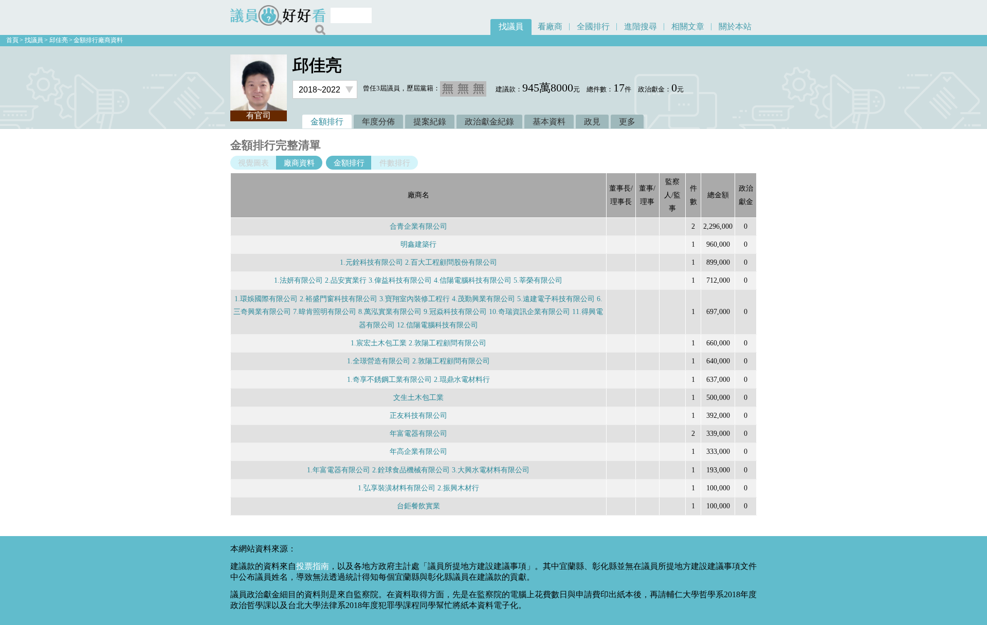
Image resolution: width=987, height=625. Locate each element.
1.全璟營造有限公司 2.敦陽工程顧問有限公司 (418, 361)
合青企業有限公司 (418, 226)
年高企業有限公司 (418, 451)
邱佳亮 (58, 40)
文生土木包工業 (418, 397)
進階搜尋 (640, 26)
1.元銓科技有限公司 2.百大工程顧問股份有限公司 (418, 262)
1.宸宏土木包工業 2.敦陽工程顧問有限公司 (418, 343)
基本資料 (549, 121)
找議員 (511, 26)
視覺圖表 (253, 162)
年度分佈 (378, 121)
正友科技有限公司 (418, 415)
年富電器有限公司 (418, 433)
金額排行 (326, 121)
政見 (592, 121)
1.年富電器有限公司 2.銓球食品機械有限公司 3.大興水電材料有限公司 (418, 470)
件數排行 (394, 162)
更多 (627, 121)
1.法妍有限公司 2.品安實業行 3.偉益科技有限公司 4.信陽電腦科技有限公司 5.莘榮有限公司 (418, 280)
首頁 (12, 40)
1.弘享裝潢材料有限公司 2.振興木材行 (418, 488)
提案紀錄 (429, 121)
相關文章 (687, 26)
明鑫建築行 (418, 244)
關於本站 (735, 26)
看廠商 (550, 26)
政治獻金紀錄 (489, 121)
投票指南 (312, 566)
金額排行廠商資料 (98, 40)
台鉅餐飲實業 (418, 506)
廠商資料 (299, 162)
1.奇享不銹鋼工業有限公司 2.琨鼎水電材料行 (418, 379)
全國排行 (593, 26)
